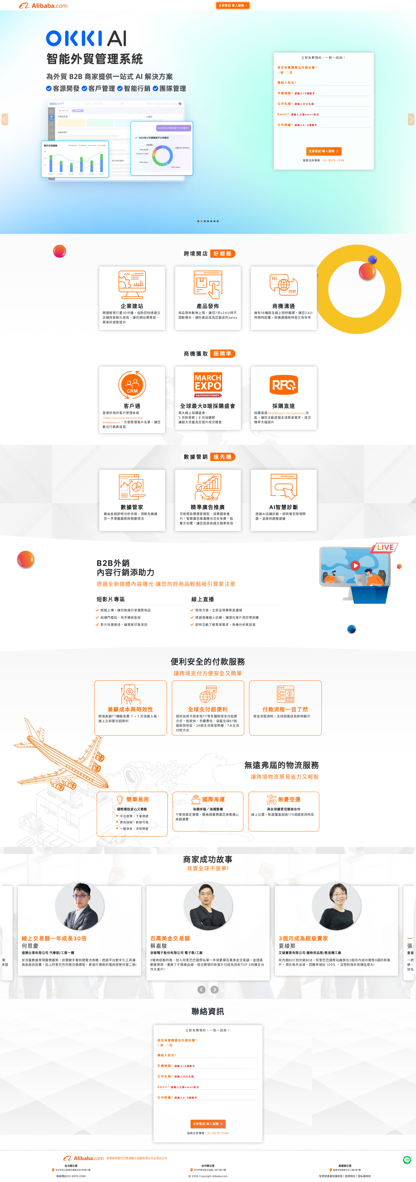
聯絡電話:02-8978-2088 (71, 1176)
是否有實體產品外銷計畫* (298, 67)
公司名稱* (296, 104)
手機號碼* (296, 93)
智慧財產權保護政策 (331, 1176)
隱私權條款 (364, 1176)
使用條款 (350, 1176)
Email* (298, 114)
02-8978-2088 (333, 160)
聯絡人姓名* (287, 82)
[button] (198, 221)
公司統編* (298, 125)
